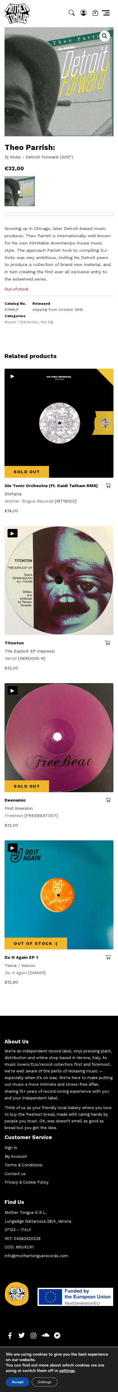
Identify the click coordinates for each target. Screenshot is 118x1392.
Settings (44, 1382)
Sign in (11, 1147)
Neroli (11, 658)
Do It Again (16, 972)
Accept (17, 1382)
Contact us (15, 1173)
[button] (104, 36)
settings (67, 1371)
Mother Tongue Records (30, 501)
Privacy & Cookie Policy (27, 1182)
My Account (16, 1156)
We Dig (47, 322)
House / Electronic (21, 322)
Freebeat (15, 815)
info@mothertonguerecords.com (36, 1256)
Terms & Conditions (23, 1165)
